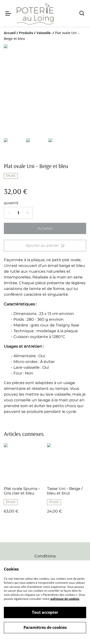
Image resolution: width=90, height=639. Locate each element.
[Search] (82, 13)
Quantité (11, 203)
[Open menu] (8, 13)
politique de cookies (64, 599)
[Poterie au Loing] (35, 13)
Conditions (45, 556)
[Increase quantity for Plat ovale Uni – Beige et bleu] (28, 213)
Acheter (45, 228)
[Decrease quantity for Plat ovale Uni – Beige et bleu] (9, 213)
